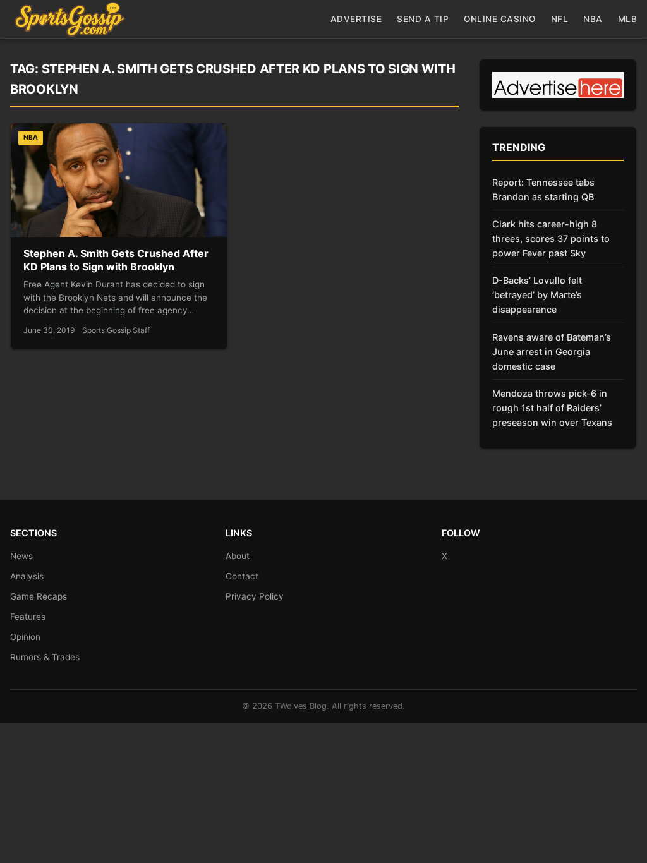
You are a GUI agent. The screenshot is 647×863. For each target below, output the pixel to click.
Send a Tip (423, 19)
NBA (593, 19)
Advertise (356, 19)
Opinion (25, 637)
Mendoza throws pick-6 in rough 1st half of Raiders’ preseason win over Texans (552, 408)
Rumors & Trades (45, 657)
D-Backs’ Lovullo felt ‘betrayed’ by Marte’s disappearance (537, 295)
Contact (242, 576)
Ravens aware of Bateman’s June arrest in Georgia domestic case (551, 351)
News (21, 556)
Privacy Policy (255, 596)
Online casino (500, 19)
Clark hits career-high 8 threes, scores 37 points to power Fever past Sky (551, 238)
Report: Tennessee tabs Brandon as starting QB (543, 189)
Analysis (27, 576)
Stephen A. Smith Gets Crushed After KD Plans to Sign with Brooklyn (116, 260)
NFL (560, 19)
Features (27, 617)
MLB (628, 19)
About (238, 556)
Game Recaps (38, 596)
